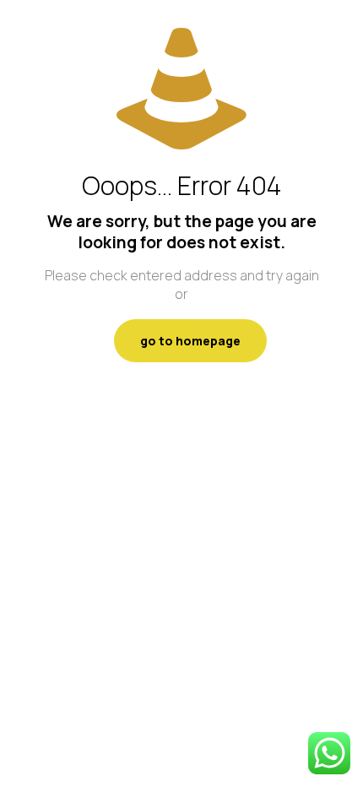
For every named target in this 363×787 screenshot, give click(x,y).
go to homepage (190, 341)
